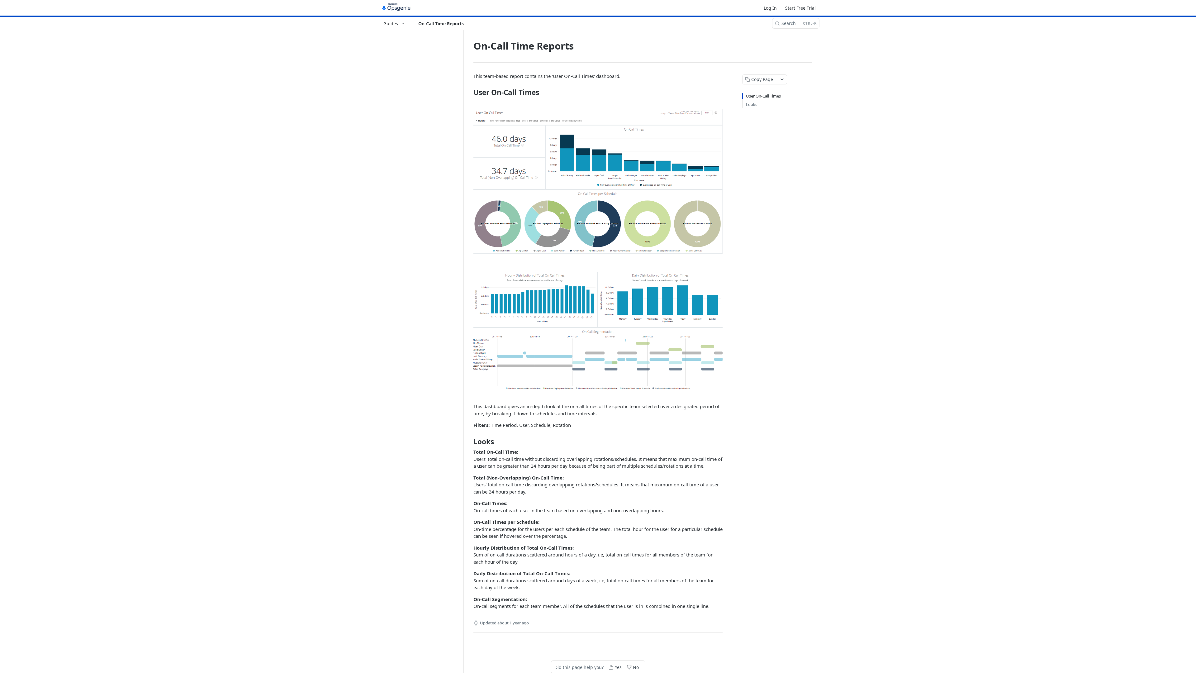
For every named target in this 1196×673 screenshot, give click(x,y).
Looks (751, 104)
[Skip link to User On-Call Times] (469, 92)
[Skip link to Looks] (469, 441)
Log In (770, 8)
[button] (598, 181)
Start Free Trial (800, 8)
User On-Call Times (763, 96)
